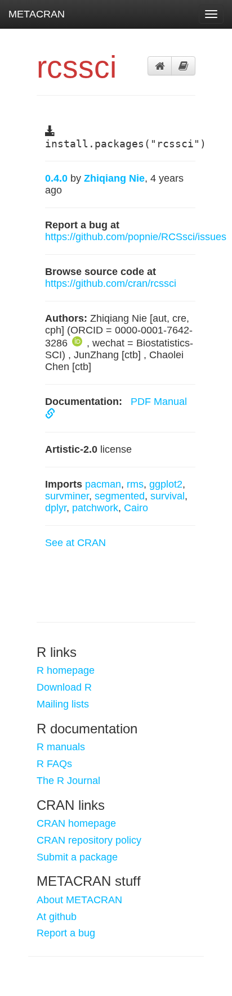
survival (167, 496)
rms (135, 484)
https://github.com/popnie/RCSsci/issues (135, 236)
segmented (120, 496)
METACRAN (36, 14)
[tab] (160, 65)
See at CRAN (75, 542)
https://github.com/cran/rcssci (110, 283)
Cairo (136, 507)
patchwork (95, 507)
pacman (103, 484)
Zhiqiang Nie (114, 178)
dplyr (55, 507)
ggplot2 (165, 484)
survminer (67, 496)
